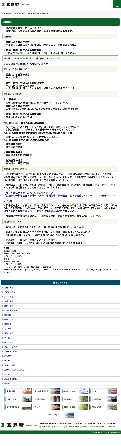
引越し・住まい (10, 310)
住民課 (38, 13)
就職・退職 (8, 301)
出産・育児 (8, 287)
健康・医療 (8, 319)
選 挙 (7, 374)
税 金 (7, 338)
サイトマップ (58, 427)
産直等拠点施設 (10, 379)
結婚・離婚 (8, 306)
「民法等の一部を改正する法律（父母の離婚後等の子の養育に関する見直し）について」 (51, 195)
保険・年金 (8, 333)
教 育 (7, 360)
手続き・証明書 (10, 351)
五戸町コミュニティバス (14, 369)
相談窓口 (7, 356)
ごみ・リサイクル (11, 347)
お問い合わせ (46, 427)
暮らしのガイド (28, 13)
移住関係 (7, 315)
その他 (7, 383)
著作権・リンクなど (88, 427)
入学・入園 (8, 296)
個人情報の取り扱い (72, 427)
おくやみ (7, 328)
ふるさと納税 (9, 365)
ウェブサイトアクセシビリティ (108, 427)
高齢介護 (7, 324)
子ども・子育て (10, 292)
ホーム (17, 13)
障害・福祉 (8, 342)
